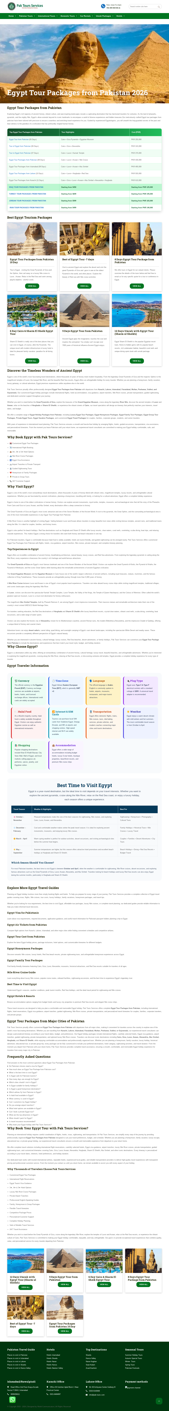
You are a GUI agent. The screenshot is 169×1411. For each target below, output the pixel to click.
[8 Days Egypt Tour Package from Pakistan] (137, 238)
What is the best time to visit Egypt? (23, 1073)
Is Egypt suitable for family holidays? (23, 1086)
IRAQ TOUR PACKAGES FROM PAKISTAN (26, 187)
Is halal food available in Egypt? (21, 1095)
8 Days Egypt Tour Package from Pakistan (134, 261)
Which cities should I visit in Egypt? (23, 1082)
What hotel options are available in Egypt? (25, 1108)
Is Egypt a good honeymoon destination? (24, 1089)
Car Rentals (85, 16)
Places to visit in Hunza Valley (19, 1368)
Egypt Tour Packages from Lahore (22, 173)
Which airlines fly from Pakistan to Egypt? (25, 1092)
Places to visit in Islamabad (18, 1358)
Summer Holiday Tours (134, 1355)
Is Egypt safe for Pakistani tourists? (23, 1076)
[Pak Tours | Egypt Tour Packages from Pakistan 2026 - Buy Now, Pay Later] (25, 6)
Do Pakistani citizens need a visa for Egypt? (26, 1066)
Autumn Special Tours (133, 1358)
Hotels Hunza (52, 1365)
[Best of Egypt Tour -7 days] (84, 238)
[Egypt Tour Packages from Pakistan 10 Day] (32, 238)
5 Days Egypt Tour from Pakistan (82, 331)
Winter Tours (130, 1361)
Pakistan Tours (26, 16)
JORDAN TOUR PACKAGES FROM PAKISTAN (27, 201)
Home (11, 16)
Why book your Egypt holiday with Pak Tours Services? (30, 1125)
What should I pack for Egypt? (20, 1118)
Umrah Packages (103, 16)
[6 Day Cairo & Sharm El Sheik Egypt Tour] (32, 310)
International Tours (46, 16)
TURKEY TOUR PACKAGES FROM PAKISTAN (27, 194)
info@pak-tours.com (97, 1395)
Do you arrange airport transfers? (21, 1105)
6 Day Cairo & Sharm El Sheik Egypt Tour (31, 332)
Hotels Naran (52, 1361)
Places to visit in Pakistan (17, 1355)
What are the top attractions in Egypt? (23, 1115)
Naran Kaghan (91, 1361)
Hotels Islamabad (53, 1355)
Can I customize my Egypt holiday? (22, 1102)
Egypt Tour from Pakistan (19, 139)
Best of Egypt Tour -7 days (78, 259)
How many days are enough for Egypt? (24, 1079)
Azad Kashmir (91, 1368)
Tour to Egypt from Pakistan (20, 153)
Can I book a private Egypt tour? (21, 1112)
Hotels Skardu (52, 1358)
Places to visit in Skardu (16, 1365)
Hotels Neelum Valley (55, 1368)
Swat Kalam (90, 1365)
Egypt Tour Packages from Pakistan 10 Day (32, 261)
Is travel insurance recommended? (22, 1121)
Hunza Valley (91, 1358)
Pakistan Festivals (132, 1368)
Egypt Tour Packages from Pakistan (23, 160)
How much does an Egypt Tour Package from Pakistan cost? (32, 1069)
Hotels (119, 16)
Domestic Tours (68, 16)
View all (32, 286)
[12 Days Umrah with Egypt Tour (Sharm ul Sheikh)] (137, 310)
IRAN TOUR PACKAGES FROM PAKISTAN (26, 208)
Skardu (88, 1355)
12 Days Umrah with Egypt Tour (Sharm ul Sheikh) (134, 332)
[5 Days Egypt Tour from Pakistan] (84, 310)
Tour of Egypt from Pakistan (20, 146)
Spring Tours (130, 1365)
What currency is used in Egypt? (21, 1099)
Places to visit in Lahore (16, 1361)
